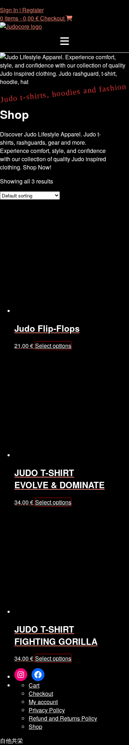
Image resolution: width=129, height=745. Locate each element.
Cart (34, 685)
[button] (64, 41)
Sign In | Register (22, 10)
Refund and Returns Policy (63, 718)
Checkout (41, 693)
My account (43, 702)
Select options (53, 345)
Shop (35, 726)
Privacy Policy (47, 710)
